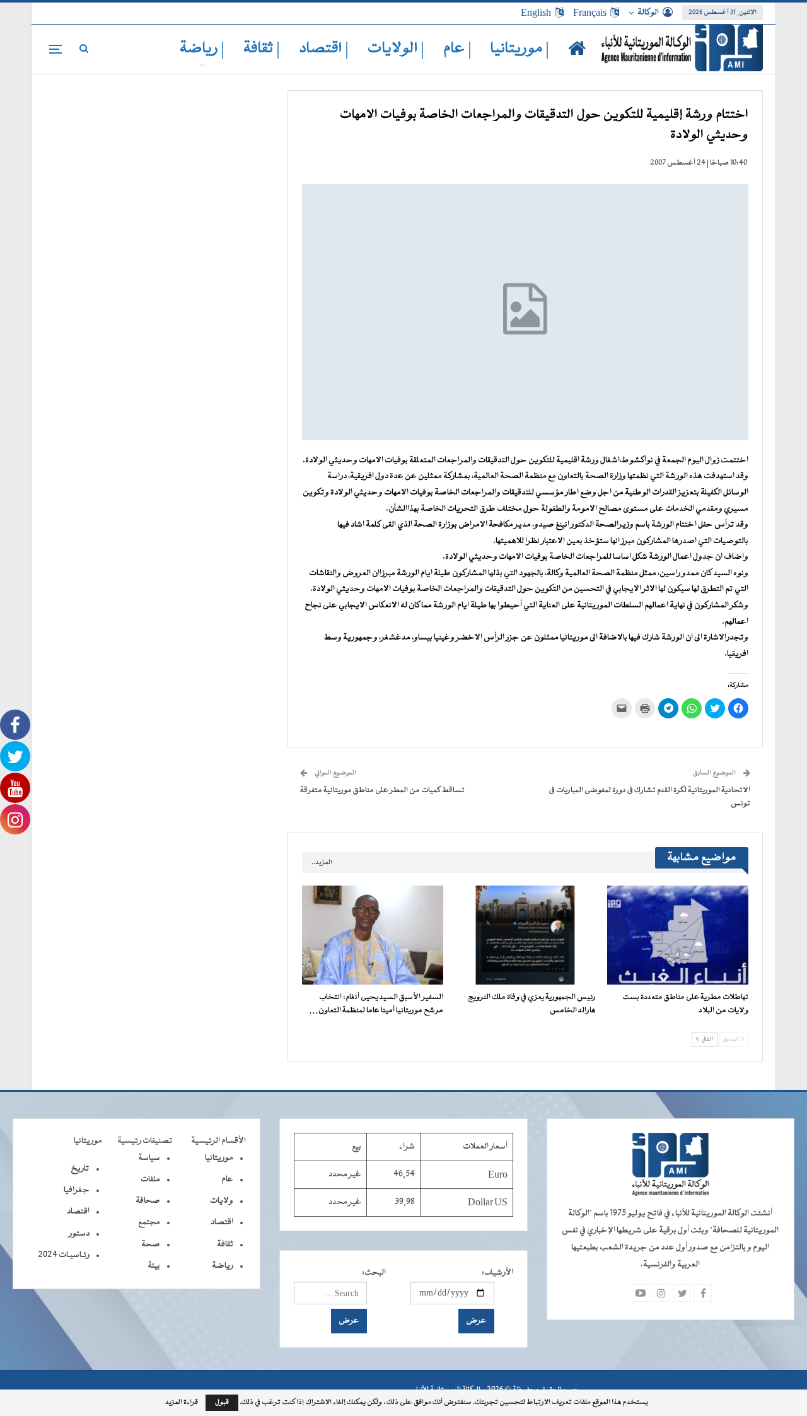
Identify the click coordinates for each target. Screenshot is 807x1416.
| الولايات (396, 49)
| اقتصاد (324, 49)
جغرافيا (77, 1190)
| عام (457, 49)
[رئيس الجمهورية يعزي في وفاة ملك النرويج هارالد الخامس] (525, 935)
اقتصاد (222, 1222)
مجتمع (149, 1222)
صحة (150, 1244)
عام (227, 1179)
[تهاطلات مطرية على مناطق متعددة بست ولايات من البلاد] (677, 935)
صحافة (148, 1201)
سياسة (149, 1158)
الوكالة (648, 13)
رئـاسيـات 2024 (64, 1255)
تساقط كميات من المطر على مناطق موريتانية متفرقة (382, 790)
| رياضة (202, 49)
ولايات (221, 1201)
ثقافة (225, 1244)
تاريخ (80, 1169)
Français (590, 13)
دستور (79, 1234)
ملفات (150, 1179)
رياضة (222, 1266)
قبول (222, 1402)
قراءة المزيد (181, 1402)
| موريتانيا (520, 49)
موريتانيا (219, 1158)
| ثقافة (261, 49)
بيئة (154, 1266)
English (536, 13)
